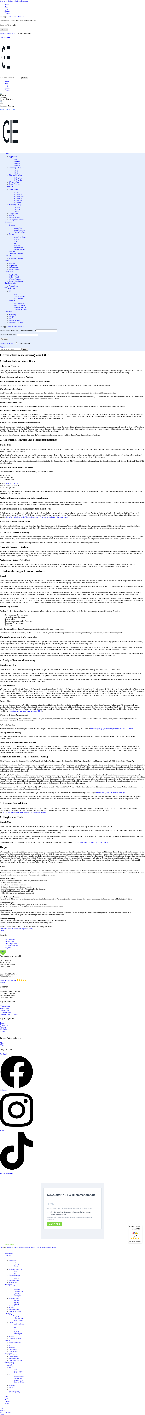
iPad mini (17, 166)
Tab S (16, 171)
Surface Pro (18, 178)
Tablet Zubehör (14, 184)
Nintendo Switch (20, 307)
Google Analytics (8, 725)
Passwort (8, 25)
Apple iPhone (14, 189)
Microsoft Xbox (19, 305)
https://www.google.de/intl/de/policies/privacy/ (91, 842)
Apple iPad (13, 157)
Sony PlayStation (20, 303)
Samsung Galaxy (15, 204)
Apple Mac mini (19, 230)
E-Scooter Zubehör (16, 259)
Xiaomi (11, 216)
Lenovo (16, 239)
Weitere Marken (15, 182)
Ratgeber (8, 948)
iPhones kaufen (5, 1006)
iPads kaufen (4, 1010)
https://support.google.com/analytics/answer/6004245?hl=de (111, 729)
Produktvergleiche (11, 946)
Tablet (2, 1023)
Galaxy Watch (14, 277)
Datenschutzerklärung (9, 1244)
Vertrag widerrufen (6, 1173)
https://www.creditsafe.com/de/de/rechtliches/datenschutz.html (25, 812)
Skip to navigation (6, 1)
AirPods (12, 264)
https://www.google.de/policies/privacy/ (110, 793)
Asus (15, 243)
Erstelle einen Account (16, 17)
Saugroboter (13, 286)
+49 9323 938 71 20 (7, 110)
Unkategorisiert (10, 939)
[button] (16, 981)
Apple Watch (13, 275)
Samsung (12, 315)
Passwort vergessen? (7, 33)
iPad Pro (17, 162)
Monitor (12, 251)
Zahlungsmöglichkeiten (48, 1247)
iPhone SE (17, 202)
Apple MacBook (20, 237)
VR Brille (3, 1029)
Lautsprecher (13, 268)
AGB (28, 1247)
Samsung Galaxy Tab (16, 168)
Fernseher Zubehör (16, 323)
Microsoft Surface (15, 175)
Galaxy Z (17, 212)
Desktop (12, 225)
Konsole (12, 300)
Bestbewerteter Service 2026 (135, 1228)
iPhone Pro (18, 194)
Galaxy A (17, 208)
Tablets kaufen (5, 1008)
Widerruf (33, 1247)
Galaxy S (17, 210)
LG (10, 319)
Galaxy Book (18, 247)
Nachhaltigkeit (10, 941)
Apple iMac (18, 228)
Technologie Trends (12, 943)
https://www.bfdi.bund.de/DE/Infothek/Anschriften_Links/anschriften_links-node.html (37, 517)
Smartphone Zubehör (16, 220)
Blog (2, 1043)
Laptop (11, 234)
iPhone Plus (18, 198)
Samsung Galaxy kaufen (9, 1014)
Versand (38, 1247)
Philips (11, 317)
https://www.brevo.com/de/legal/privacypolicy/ (16, 929)
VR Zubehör (18, 298)
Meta (15, 294)
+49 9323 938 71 (12, 483)
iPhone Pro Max (19, 196)
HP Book (17, 245)
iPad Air (16, 164)
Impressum (23, 1247)
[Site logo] (5, 75)
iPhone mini (18, 200)
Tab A (16, 173)
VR (10, 291)
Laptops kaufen (5, 1012)
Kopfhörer (13, 266)
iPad (15, 160)
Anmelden (4, 29)
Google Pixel (13, 214)
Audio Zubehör (14, 270)
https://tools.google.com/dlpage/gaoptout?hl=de (25, 711)
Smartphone (4, 1025)
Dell (15, 241)
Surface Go (18, 180)
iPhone (16, 192)
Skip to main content (20, 1)
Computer (3, 1027)
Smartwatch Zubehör (16, 281)
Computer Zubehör (16, 253)
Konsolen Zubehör (20, 309)
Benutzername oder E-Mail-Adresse (18, 21)
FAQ (2, 1045)
